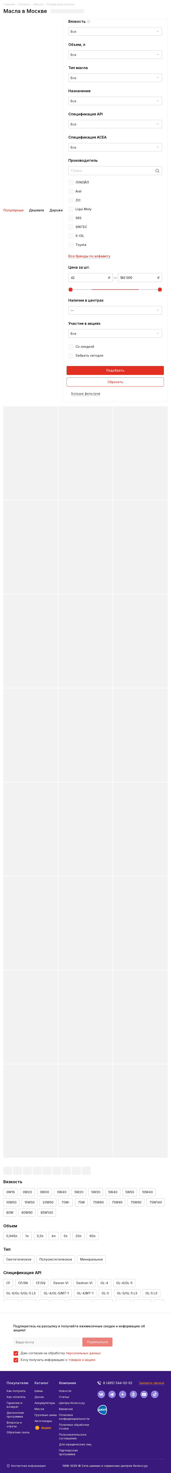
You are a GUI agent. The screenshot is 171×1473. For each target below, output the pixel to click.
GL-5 (105, 1293)
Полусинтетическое (55, 1259)
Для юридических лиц (75, 1444)
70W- (65, 1202)
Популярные (13, 210)
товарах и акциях (82, 1360)
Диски (39, 1397)
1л (27, 1236)
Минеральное (91, 1259)
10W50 (11, 1202)
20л (78, 1236)
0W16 (10, 1192)
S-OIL (79, 236)
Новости (65, 1391)
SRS (78, 218)
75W (81, 1202)
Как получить (16, 1391)
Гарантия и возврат (14, 1404)
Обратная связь (18, 1432)
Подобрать (115, 370)
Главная (9, 4)
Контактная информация (28, 1465)
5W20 (78, 1192)
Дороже (56, 210)
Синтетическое (18, 1259)
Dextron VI (84, 1283)
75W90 (135, 1202)
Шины (39, 1391)
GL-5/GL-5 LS (127, 1293)
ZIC (78, 200)
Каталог (24, 4)
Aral (78, 191)
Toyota (80, 245)
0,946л (11, 1236)
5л (65, 1236)
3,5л (40, 1236)
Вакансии (66, 1409)
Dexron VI (60, 1283)
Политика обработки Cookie (74, 1426)
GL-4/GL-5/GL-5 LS (21, 1293)
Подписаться (97, 1342)
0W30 (44, 1192)
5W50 (129, 1192)
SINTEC (81, 227)
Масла (38, 4)
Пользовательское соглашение (72, 1436)
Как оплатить (16, 1397)
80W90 (27, 1212)
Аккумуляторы (45, 1403)
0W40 (61, 1192)
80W (9, 1212)
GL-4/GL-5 (124, 1283)
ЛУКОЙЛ (82, 182)
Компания (67, 1383)
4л (53, 1236)
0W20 (27, 1192)
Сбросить (115, 382)
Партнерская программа (68, 1452)
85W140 (47, 1212)
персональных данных (83, 1353)
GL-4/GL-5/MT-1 (56, 1293)
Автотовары (43, 1421)
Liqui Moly (83, 209)
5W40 (112, 1192)
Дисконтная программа (15, 1414)
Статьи (64, 1397)
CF (8, 1283)
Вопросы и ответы (14, 1424)
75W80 (98, 1202)
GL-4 (104, 1283)
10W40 (147, 1192)
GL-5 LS (151, 1293)
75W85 (117, 1202)
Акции (46, 1428)
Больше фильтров (85, 393)
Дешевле (36, 210)
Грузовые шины (46, 1415)
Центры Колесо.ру (72, 1403)
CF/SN (23, 1283)
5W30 (95, 1192)
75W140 (155, 1202)
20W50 (48, 1202)
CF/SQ (40, 1283)
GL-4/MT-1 (85, 1293)
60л (93, 1236)
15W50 (29, 1202)
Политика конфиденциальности (74, 1416)
